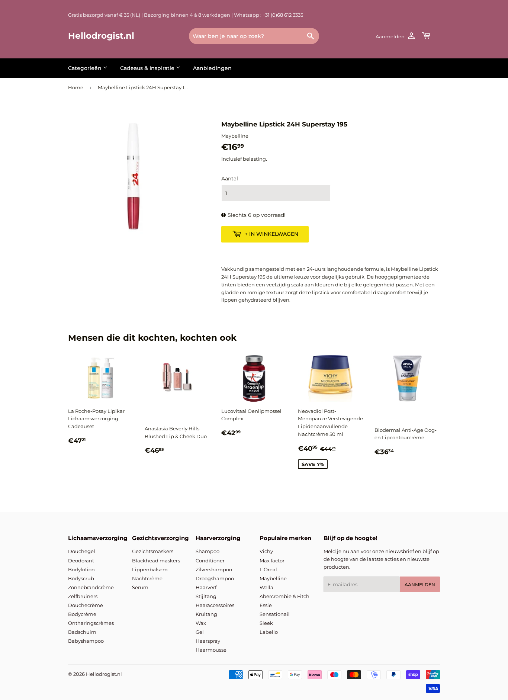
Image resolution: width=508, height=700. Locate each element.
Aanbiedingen (212, 68)
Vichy (266, 551)
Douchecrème (85, 605)
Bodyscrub (81, 578)
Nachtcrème (147, 578)
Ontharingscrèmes (91, 623)
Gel (200, 632)
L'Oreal (268, 569)
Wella (266, 587)
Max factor (272, 560)
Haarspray (208, 641)
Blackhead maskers (156, 560)
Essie (266, 605)
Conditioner (210, 560)
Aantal (229, 178)
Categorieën (85, 68)
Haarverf (206, 587)
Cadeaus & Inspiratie (148, 68)
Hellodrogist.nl (101, 35)
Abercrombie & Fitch (284, 596)
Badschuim (82, 632)
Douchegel (81, 551)
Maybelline (273, 578)
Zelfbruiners (82, 596)
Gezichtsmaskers (152, 551)
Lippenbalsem (150, 569)
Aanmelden (420, 584)
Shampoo (207, 551)
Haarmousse (211, 650)
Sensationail (275, 614)
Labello (269, 632)
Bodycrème (82, 614)
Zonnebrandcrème (91, 587)
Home (75, 87)
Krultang (206, 614)
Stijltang (206, 596)
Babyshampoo (86, 641)
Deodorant (81, 560)
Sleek (266, 623)
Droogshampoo (215, 578)
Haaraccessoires (215, 605)
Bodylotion (81, 569)
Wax (201, 623)
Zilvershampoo (214, 569)
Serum (140, 587)
